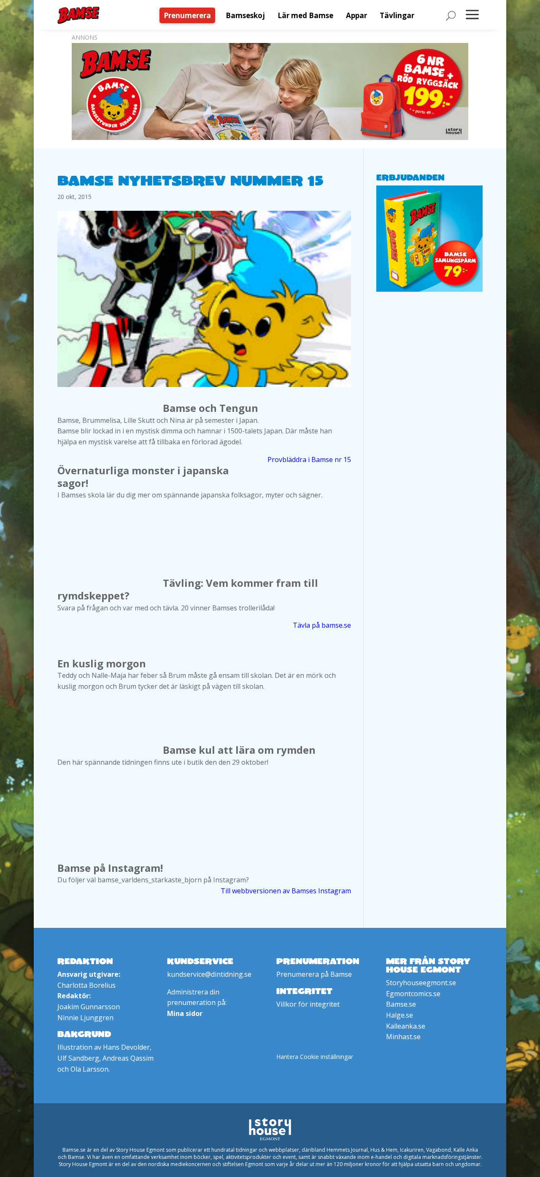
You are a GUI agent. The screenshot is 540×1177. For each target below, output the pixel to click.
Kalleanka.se (405, 1026)
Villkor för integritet (308, 1004)
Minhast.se (403, 1036)
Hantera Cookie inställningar (314, 1057)
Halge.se (399, 1015)
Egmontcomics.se (413, 993)
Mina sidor (184, 1013)
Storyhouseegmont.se (421, 982)
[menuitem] (189, 15)
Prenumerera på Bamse (314, 974)
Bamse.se (401, 1004)
